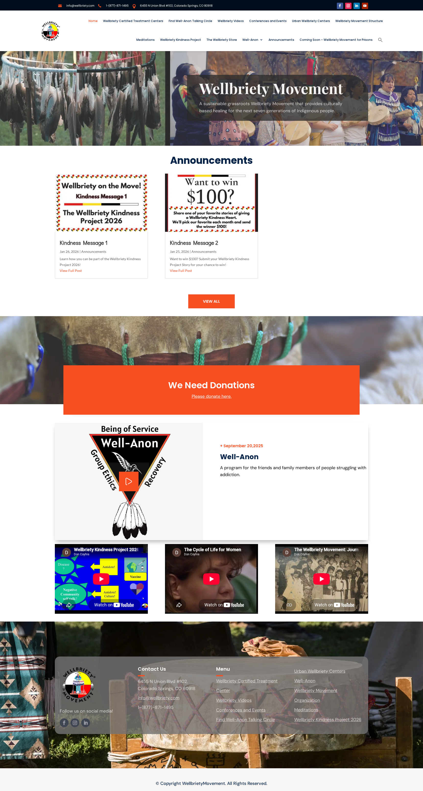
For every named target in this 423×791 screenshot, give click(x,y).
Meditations (145, 40)
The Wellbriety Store (221, 40)
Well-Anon (250, 40)
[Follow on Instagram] (348, 6)
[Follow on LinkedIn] (356, 6)
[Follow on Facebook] (340, 6)
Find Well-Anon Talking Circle (190, 21)
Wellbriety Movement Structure (359, 21)
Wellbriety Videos (231, 21)
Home (93, 21)
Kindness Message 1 (83, 242)
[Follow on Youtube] (365, 6)
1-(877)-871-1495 (117, 6)
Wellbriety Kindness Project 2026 (327, 720)
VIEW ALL (211, 301)
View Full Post (71, 270)
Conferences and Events (268, 21)
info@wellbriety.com (80, 6)
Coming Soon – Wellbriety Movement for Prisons (336, 40)
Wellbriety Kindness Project (180, 40)
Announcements (281, 40)
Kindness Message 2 (194, 242)
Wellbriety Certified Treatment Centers (133, 21)
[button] (380, 40)
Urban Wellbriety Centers (311, 21)
